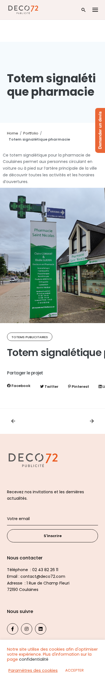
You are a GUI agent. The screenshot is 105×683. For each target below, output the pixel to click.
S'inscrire (53, 535)
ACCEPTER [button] (74, 670)
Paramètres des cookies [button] (33, 670)
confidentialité (33, 659)
